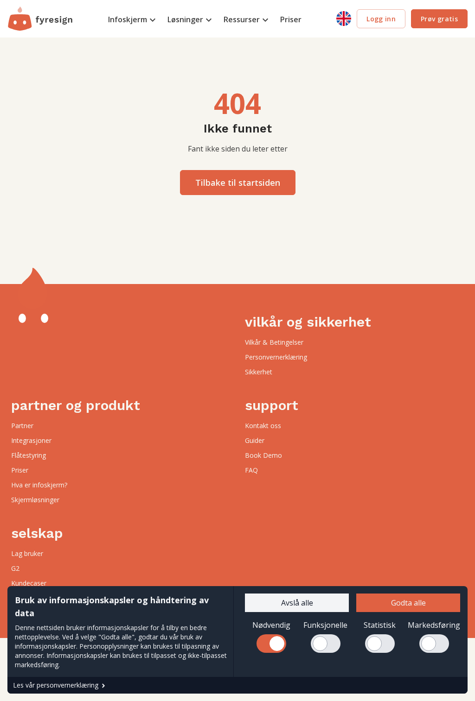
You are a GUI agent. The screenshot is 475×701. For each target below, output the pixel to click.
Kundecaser (28, 583)
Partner (22, 425)
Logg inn (381, 18)
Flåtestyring (28, 455)
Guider (254, 440)
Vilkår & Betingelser (274, 342)
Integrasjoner (31, 440)
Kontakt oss (263, 425)
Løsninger (185, 19)
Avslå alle (297, 603)
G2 (15, 568)
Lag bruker (27, 553)
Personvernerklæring (276, 357)
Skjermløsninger (35, 499)
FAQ (251, 470)
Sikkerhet (258, 371)
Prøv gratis (439, 18)
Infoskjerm (127, 19)
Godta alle (408, 603)
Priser (291, 19)
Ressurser (242, 19)
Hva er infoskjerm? (39, 484)
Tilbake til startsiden (237, 182)
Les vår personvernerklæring (55, 685)
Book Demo (263, 455)
